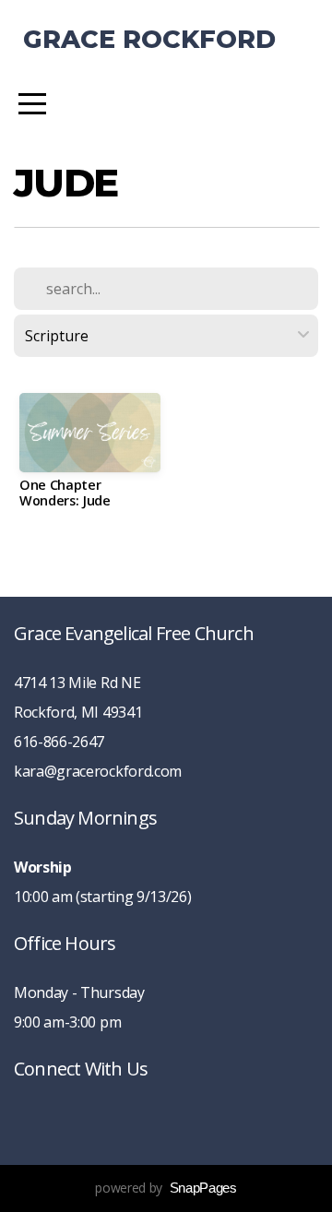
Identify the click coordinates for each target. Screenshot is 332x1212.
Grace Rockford (149, 39)
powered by (165, 1187)
